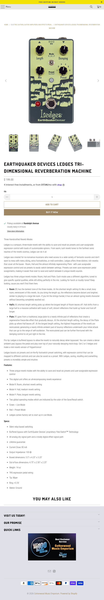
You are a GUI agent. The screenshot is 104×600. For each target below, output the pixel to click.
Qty (5, 191)
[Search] (91, 6)
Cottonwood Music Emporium (46, 593)
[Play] (52, 80)
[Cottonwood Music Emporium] (52, 6)
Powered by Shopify (68, 593)
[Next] (98, 80)
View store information (15, 231)
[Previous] (6, 80)
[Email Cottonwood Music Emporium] (49, 571)
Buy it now (52, 212)
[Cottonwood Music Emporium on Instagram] (54, 571)
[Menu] (1, 6)
